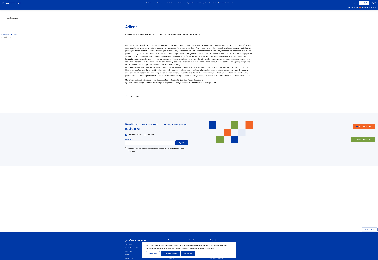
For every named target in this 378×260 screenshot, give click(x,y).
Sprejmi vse (188, 254)
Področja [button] (160, 3)
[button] (364, 126)
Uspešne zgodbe (12, 18)
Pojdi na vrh (371, 229)
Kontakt (364, 3)
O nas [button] (180, 3)
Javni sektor (151, 135)
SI (375, 3)
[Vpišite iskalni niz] (354, 2)
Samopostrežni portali (216, 259)
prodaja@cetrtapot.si (369, 7)
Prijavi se (182, 143)
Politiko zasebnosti (175, 149)
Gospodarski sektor (134, 135)
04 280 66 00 (129, 258)
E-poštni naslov (129, 139)
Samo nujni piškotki (170, 254)
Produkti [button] (149, 3)
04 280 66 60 (353, 7)
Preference (153, 254)
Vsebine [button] (170, 3)
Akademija (171, 259)
